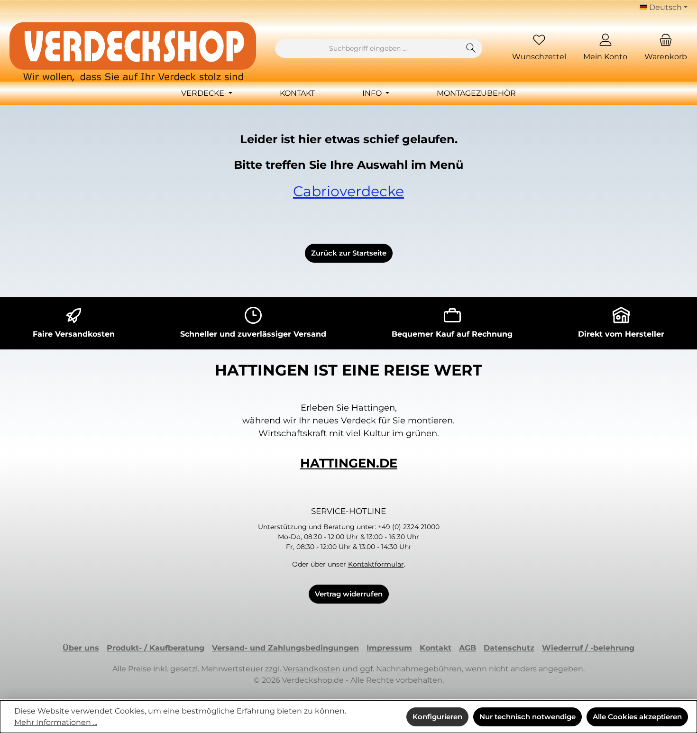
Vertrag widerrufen (349, 593)
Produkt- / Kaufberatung (155, 647)
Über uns (81, 647)
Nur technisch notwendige (527, 716)
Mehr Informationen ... (55, 722)
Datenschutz (509, 647)
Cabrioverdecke (348, 191)
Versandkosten (311, 668)
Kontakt (435, 647)
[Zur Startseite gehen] (132, 52)
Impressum (389, 647)
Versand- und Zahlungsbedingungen (285, 647)
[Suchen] (471, 48)
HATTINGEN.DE (348, 463)
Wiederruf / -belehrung (588, 647)
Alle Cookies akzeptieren (637, 716)
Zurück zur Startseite (348, 252)
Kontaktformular (376, 564)
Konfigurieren (437, 716)
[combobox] (367, 48)
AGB (467, 647)
